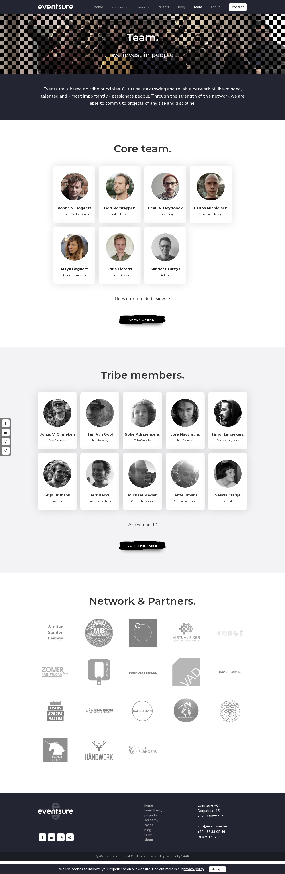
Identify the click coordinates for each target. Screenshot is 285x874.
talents (164, 7)
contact (238, 7)
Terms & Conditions (132, 856)
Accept (217, 869)
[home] (60, 6)
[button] (120, 7)
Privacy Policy (156, 856)
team (198, 7)
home (98, 7)
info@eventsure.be (212, 826)
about (215, 7)
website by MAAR (178, 856)
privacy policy (193, 869)
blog (181, 7)
